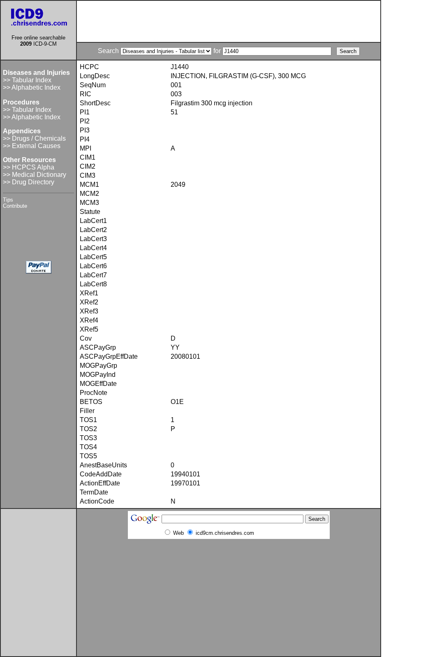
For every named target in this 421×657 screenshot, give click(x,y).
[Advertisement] (228, 21)
